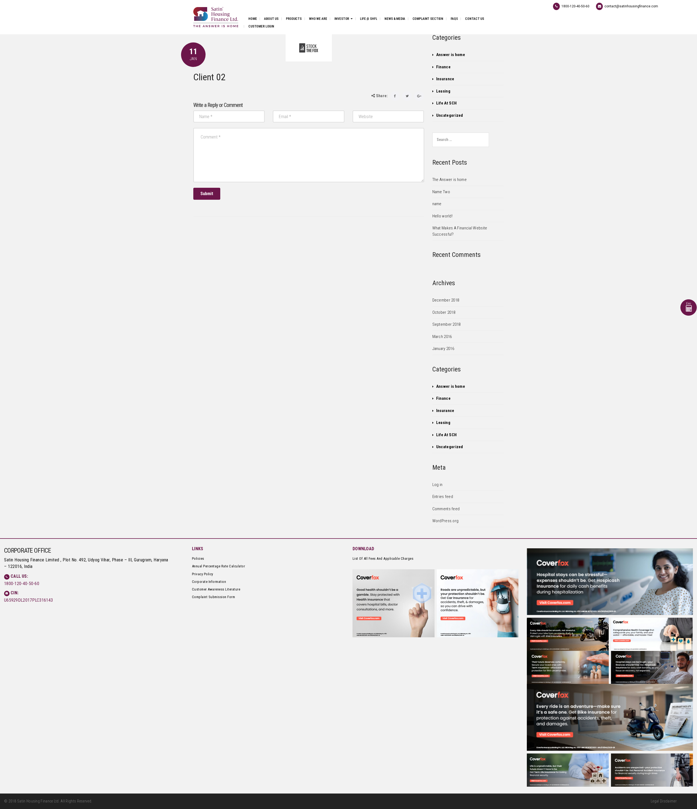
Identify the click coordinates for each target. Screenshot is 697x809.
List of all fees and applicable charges (383, 558)
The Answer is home (449, 179)
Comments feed (446, 508)
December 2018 (445, 300)
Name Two (441, 191)
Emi (688, 304)
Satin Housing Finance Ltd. (38, 801)
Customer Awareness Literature (216, 589)
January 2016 (443, 348)
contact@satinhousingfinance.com (631, 6)
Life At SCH (446, 103)
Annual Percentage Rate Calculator (218, 566)
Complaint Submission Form (213, 597)
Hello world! (442, 216)
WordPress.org (445, 520)
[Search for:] (460, 140)
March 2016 (442, 336)
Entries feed (442, 496)
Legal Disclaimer (664, 801)
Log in (437, 484)
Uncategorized (449, 115)
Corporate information (209, 582)
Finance (443, 66)
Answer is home (450, 54)
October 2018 (444, 312)
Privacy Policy (202, 574)
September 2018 (446, 324)
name (437, 203)
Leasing (443, 91)
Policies (198, 558)
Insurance (445, 78)
